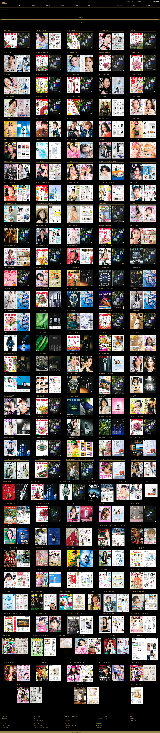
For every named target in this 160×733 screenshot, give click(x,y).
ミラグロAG (67, 718)
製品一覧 (62, 5)
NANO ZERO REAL (68, 722)
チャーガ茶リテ (68, 723)
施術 (89, 5)
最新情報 (34, 5)
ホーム (4, 715)
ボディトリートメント (6, 723)
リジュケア (36, 718)
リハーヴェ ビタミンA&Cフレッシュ (41, 727)
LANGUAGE (148, 1)
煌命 (97, 720)
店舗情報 (134, 5)
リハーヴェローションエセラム (40, 723)
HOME (2, 9)
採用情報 (139, 1)
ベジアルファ (67, 727)
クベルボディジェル (38, 722)
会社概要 (148, 5)
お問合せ (143, 1)
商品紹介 (36, 715)
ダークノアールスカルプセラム (103, 718)
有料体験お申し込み (132, 718)
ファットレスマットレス (39, 716)
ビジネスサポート (104, 5)
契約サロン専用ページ (131, 1)
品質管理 (76, 5)
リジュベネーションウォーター (71, 716)
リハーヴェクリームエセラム (39, 725)
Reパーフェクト (68, 720)
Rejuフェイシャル (6, 725)
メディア (48, 5)
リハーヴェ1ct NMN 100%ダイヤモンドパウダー (74, 715)
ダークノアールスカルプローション (104, 716)
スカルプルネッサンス (38, 720)
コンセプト (19, 5)
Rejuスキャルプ (5, 727)
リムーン (98, 715)
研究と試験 (119, 5)
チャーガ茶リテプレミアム (70, 725)
